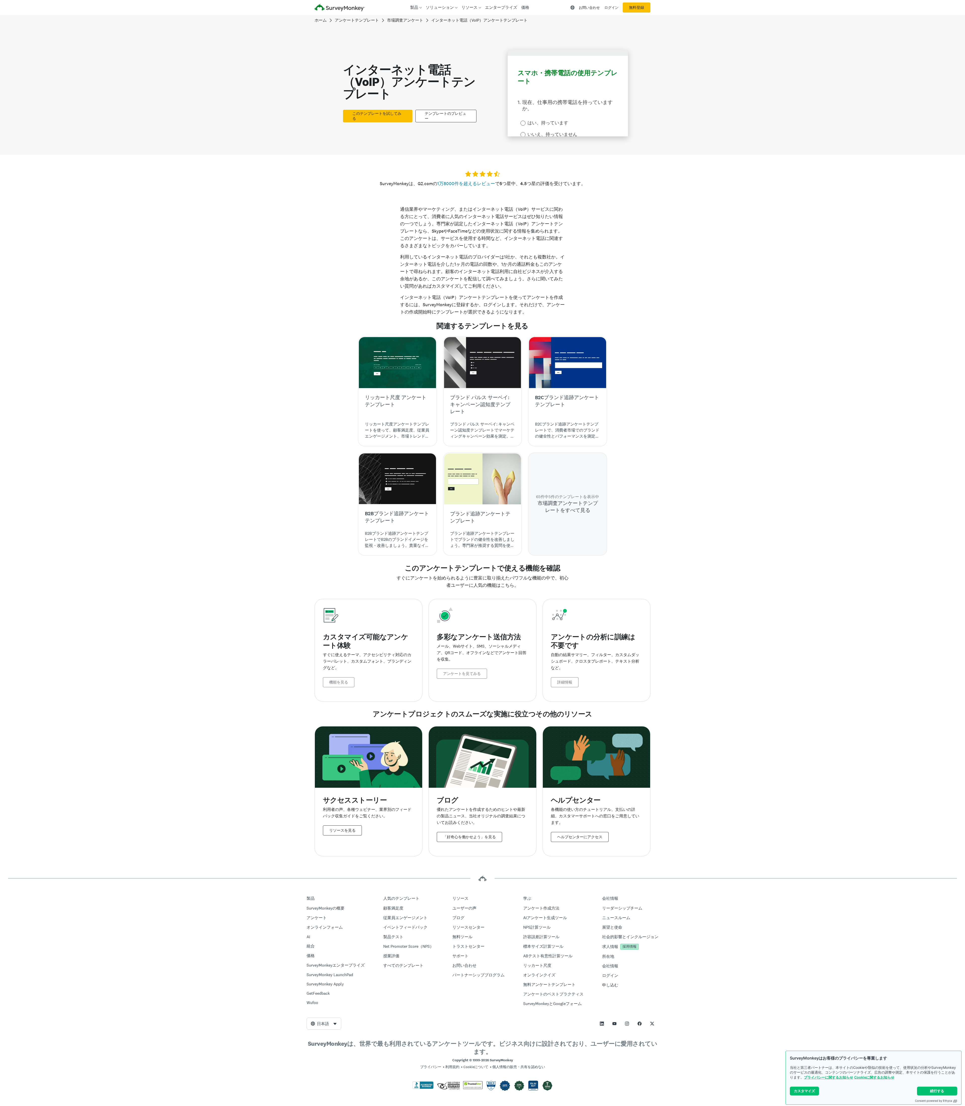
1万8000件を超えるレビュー (466, 183)
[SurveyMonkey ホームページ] (340, 8)
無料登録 (636, 7)
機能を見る (338, 682)
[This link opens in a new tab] (602, 1024)
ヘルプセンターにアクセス (579, 836)
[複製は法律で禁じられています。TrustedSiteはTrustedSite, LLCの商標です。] (472, 1088)
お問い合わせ (589, 7)
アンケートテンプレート (357, 20)
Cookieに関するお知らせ (874, 1077)
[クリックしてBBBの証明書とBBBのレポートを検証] (422, 1088)
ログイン (611, 7)
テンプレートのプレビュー (445, 116)
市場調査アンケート (405, 20)
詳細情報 (564, 682)
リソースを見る (342, 830)
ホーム (321, 20)
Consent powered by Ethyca (933, 1100)
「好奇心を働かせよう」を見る (469, 836)
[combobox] (324, 1024)
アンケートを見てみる (462, 673)
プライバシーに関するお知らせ (828, 1077)
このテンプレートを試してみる (376, 116)
